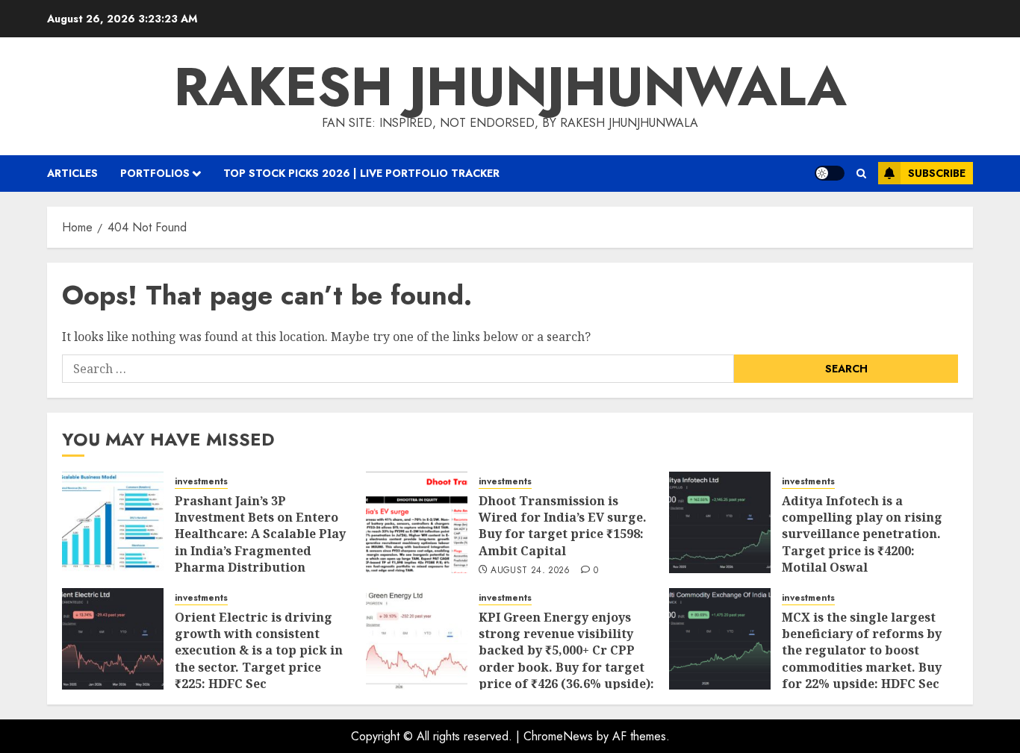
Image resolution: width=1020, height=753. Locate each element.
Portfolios (155, 173)
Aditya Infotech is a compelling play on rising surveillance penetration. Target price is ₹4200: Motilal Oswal (862, 534)
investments (201, 481)
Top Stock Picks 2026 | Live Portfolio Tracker (361, 173)
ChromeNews (558, 736)
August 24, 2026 (530, 571)
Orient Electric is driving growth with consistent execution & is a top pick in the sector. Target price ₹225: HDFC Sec (259, 651)
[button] (861, 173)
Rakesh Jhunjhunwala (510, 86)
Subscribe (936, 173)
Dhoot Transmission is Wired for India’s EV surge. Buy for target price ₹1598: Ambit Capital (563, 526)
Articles (72, 173)
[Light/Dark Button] (830, 173)
